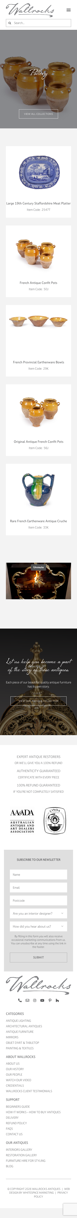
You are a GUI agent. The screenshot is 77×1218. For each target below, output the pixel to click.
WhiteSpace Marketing (38, 1192)
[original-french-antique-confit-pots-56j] (38, 386)
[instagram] (34, 1000)
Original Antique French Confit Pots (38, 442)
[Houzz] (57, 1000)
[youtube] (42, 1000)
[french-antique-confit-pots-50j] (38, 227)
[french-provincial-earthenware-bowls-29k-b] (38, 306)
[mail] (27, 1000)
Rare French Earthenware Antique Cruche (38, 521)
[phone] (20, 1000)
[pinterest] (50, 1000)
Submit (38, 957)
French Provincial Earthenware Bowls (38, 362)
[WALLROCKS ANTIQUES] (30, 4)
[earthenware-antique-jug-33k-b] (38, 465)
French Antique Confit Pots (38, 283)
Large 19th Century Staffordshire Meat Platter (38, 203)
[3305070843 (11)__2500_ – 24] (38, 147)
